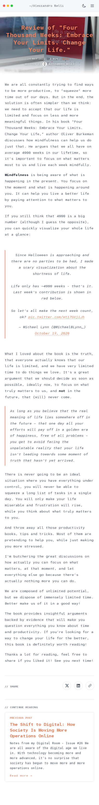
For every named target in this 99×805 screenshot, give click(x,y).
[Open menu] (92, 6)
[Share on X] (66, 685)
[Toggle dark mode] (84, 6)
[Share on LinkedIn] (78, 685)
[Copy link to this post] (90, 685)
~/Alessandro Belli (46, 6)
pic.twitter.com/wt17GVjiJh (56, 317)
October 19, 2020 (52, 333)
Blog (65, 58)
